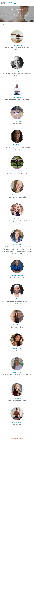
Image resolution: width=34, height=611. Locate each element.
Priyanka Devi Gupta (17, 121)
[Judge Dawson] (17, 36)
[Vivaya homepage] (8, 3)
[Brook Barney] (17, 316)
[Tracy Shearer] (17, 88)
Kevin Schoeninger (17, 275)
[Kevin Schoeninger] (17, 266)
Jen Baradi (17, 299)
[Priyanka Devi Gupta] (17, 112)
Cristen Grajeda (17, 244)
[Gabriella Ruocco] (17, 413)
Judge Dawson (17, 45)
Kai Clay (17, 71)
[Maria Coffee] (17, 363)
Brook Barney (17, 325)
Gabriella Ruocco (17, 422)
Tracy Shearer (17, 97)
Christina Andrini (17, 348)
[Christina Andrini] (17, 340)
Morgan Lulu (17, 218)
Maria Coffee (17, 372)
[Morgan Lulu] (17, 210)
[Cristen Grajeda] (17, 236)
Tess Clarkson (17, 145)
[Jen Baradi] (17, 290)
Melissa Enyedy (17, 195)
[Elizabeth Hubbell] (17, 162)
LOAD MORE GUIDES (17, 438)
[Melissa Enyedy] (17, 186)
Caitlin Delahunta (17, 398)
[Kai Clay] (17, 62)
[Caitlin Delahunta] (17, 389)
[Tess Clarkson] (17, 136)
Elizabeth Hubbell (17, 171)
